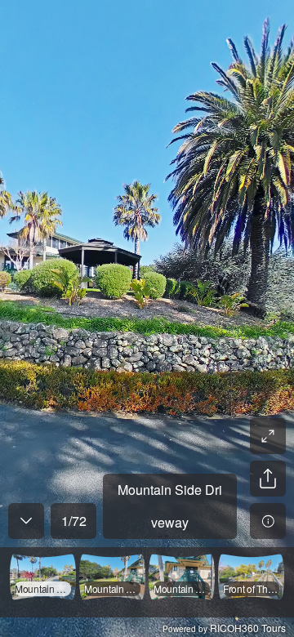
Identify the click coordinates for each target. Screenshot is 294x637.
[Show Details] (268, 521)
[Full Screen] (268, 436)
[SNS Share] (268, 479)
